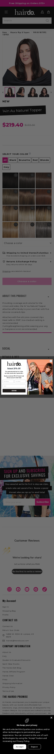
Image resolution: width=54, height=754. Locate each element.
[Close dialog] (51, 361)
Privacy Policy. (23, 741)
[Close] (51, 717)
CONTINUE (14, 390)
